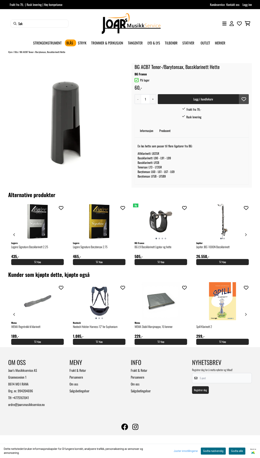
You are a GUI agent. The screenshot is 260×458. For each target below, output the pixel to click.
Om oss (73, 383)
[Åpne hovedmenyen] (224, 24)
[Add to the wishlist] (61, 208)
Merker (220, 42)
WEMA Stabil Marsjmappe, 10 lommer (154, 326)
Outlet (205, 42)
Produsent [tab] (165, 130)
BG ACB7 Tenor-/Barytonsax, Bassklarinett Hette (42, 52)
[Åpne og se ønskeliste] (239, 24)
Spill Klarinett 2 (204, 326)
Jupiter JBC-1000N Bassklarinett (213, 247)
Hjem (10, 52)
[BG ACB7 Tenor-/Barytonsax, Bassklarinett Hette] (66, 121)
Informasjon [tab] (146, 130)
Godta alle (237, 450)
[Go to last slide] (14, 235)
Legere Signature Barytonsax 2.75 (90, 247)
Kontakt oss (232, 4)
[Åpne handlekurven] (247, 24)
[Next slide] (246, 235)
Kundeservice (217, 4)
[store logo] (131, 24)
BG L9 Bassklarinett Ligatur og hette (153, 247)
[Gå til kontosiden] (231, 24)
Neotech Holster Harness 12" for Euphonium (95, 326)
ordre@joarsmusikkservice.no (26, 404)
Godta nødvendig (213, 450)
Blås (16, 52)
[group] (37, 234)
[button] (244, 99)
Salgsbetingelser (79, 390)
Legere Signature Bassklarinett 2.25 (29, 247)
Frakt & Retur (77, 370)
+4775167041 (21, 397)
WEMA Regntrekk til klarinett (25, 326)
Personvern (76, 377)
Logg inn (247, 4)
